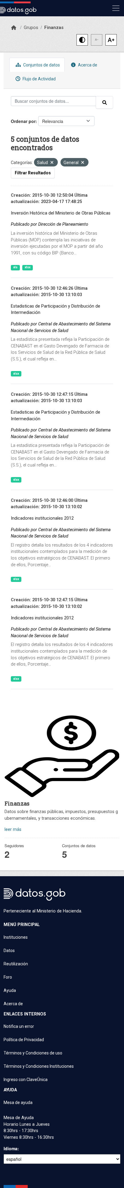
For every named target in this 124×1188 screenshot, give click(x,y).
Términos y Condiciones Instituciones (39, 1066)
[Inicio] (14, 28)
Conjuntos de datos (41, 65)
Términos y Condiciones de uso (33, 1053)
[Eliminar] (52, 163)
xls (15, 267)
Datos (9, 950)
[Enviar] (104, 102)
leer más (13, 829)
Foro (8, 977)
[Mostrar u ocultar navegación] (116, 8)
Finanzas (54, 27)
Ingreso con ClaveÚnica (26, 1079)
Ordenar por (23, 121)
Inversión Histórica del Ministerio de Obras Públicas (60, 213)
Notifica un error (19, 1026)
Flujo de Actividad (39, 78)
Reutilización (16, 963)
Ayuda (10, 990)
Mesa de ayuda (18, 1102)
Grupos (31, 27)
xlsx (27, 267)
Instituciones (16, 937)
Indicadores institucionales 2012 (42, 518)
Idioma (10, 1148)
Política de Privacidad (24, 1039)
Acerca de (87, 65)
